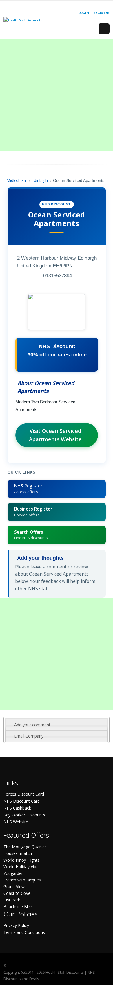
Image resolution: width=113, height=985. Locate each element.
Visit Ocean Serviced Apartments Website (55, 435)
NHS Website (15, 822)
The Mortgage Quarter (24, 846)
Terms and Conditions (24, 932)
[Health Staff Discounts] (22, 20)
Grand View (14, 886)
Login (83, 12)
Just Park (11, 900)
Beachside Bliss (18, 906)
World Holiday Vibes (22, 866)
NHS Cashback (17, 808)
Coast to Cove (16, 893)
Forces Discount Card (23, 794)
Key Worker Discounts (24, 815)
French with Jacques (22, 880)
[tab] (56, 725)
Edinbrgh (40, 180)
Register (101, 12)
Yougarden (13, 873)
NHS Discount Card (21, 801)
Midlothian (16, 180)
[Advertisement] (56, 95)
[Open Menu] (104, 28)
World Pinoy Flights (21, 860)
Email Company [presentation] (28, 736)
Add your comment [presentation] (32, 724)
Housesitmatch (17, 853)
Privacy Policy (16, 925)
